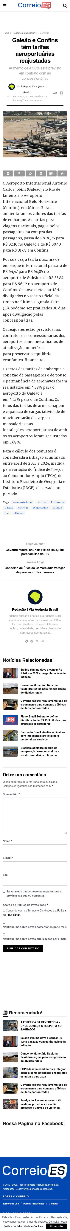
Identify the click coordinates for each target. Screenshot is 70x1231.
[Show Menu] (4, 5)
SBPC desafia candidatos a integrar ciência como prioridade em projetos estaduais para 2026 (44, 1072)
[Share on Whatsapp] (30, 173)
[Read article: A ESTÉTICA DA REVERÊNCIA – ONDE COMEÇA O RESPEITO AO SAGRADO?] (10, 1025)
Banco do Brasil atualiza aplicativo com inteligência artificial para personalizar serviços (43, 735)
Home (6, 32)
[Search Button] (65, 5)
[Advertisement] (35, 19)
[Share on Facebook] (8, 173)
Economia (44, 32)
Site (5, 875)
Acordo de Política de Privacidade (26, 905)
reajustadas (40, 507)
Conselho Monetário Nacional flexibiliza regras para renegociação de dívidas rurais (43, 688)
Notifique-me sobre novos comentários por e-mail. (35, 927)
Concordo (56, 1226)
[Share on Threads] (52, 173)
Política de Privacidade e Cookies (23, 1226)
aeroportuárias (22, 502)
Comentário (11, 794)
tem (7, 513)
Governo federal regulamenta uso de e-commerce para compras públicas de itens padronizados (44, 704)
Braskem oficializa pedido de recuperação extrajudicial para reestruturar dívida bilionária (40, 751)
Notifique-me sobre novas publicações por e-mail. (34, 939)
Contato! (53, 1203)
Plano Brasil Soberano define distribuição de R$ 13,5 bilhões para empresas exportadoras (43, 719)
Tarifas (57, 507)
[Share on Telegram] (41, 173)
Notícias (23, 507)
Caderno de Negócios (24, 32)
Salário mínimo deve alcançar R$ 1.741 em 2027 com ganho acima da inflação (43, 673)
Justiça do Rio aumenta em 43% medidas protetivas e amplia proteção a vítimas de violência (41, 1103)
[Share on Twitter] (19, 173)
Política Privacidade (33, 1203)
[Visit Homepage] (34, 5)
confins (42, 502)
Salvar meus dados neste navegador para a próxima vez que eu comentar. (34, 893)
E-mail (8, 858)
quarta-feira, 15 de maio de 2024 (29, 96)
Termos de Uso (11, 1203)
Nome (8, 841)
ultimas (18, 513)
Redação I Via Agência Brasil (35, 609)
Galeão (9, 507)
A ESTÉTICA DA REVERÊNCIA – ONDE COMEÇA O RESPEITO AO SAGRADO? (41, 1025)
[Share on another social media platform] (62, 173)
